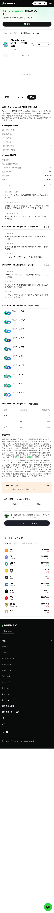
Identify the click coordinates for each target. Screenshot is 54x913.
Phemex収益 (6, 676)
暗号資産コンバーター (9, 670)
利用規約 (14, 457)
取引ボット (6, 688)
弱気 (39, 504)
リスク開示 (27, 457)
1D (6, 55)
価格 (16, 33)
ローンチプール (7, 682)
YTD (34, 55)
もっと (46, 185)
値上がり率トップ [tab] (29, 543)
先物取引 (5, 646)
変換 (32, 97)
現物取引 (5, 652)
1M (17, 55)
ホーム (9, 33)
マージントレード (8, 658)
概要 (7, 97)
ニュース (19, 97)
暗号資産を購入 (7, 664)
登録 (28, 24)
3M (23, 55)
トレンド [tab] (8, 543)
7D (11, 55)
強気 (15, 504)
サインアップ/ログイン (27, 523)
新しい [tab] (16, 543)
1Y (28, 55)
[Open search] (32, 44)
